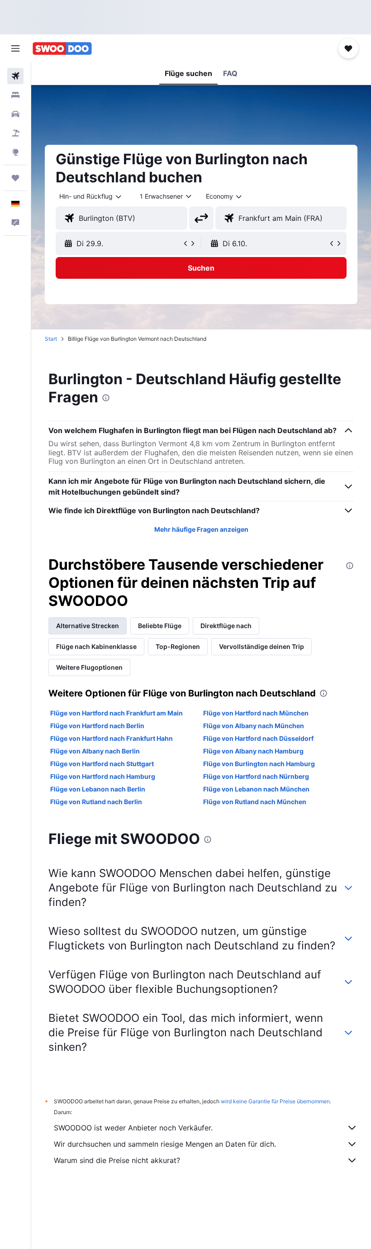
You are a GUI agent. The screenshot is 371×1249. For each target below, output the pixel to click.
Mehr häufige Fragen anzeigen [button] (201, 529)
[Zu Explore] (15, 152)
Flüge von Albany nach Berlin (95, 751)
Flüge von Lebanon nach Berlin (97, 789)
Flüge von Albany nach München (253, 725)
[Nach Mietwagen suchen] (15, 114)
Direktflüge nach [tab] (226, 625)
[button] (15, 48)
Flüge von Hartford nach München (256, 713)
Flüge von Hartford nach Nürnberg (256, 776)
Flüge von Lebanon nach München (256, 789)
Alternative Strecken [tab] (87, 625)
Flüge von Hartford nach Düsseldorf (258, 738)
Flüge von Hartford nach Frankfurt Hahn (111, 738)
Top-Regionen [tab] (178, 646)
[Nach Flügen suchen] (15, 76)
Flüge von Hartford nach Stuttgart (102, 764)
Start (51, 338)
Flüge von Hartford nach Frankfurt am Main (116, 713)
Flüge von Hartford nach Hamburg (102, 776)
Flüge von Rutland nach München (254, 802)
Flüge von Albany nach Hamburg (253, 751)
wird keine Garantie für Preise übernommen (275, 1101)
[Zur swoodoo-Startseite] (62, 48)
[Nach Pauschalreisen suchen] (15, 133)
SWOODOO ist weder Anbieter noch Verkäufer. (133, 1127)
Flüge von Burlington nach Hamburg (259, 764)
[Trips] (15, 178)
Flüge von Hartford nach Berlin (97, 725)
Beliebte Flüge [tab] (159, 625)
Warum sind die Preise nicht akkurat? (117, 1160)
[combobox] (224, 196)
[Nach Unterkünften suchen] (15, 95)
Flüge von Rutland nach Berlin (96, 802)
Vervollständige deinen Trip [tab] (261, 646)
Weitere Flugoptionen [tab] (89, 667)
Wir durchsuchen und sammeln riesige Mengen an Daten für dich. (165, 1144)
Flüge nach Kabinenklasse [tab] (96, 646)
